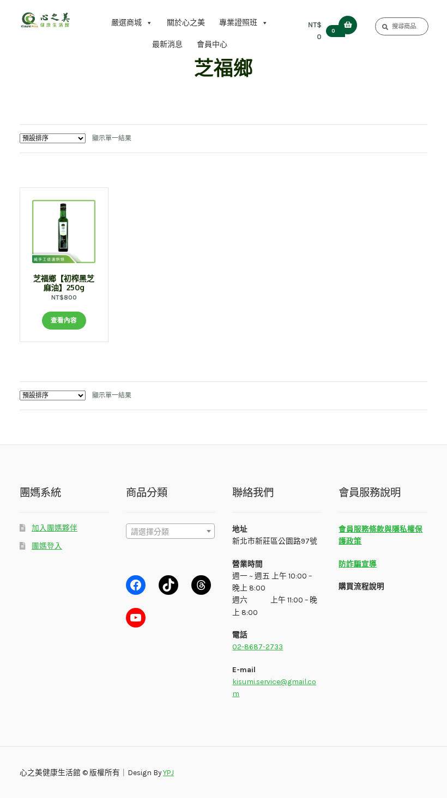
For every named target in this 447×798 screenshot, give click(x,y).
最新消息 (167, 44)
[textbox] (170, 531)
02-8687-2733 (257, 646)
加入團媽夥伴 (54, 527)
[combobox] (170, 531)
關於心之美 (186, 22)
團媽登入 (47, 545)
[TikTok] (168, 585)
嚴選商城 (126, 22)
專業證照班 (238, 22)
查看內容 (64, 320)
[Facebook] (136, 585)
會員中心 (212, 44)
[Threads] (201, 585)
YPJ (168, 772)
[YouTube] (136, 618)
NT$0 (321, 31)
